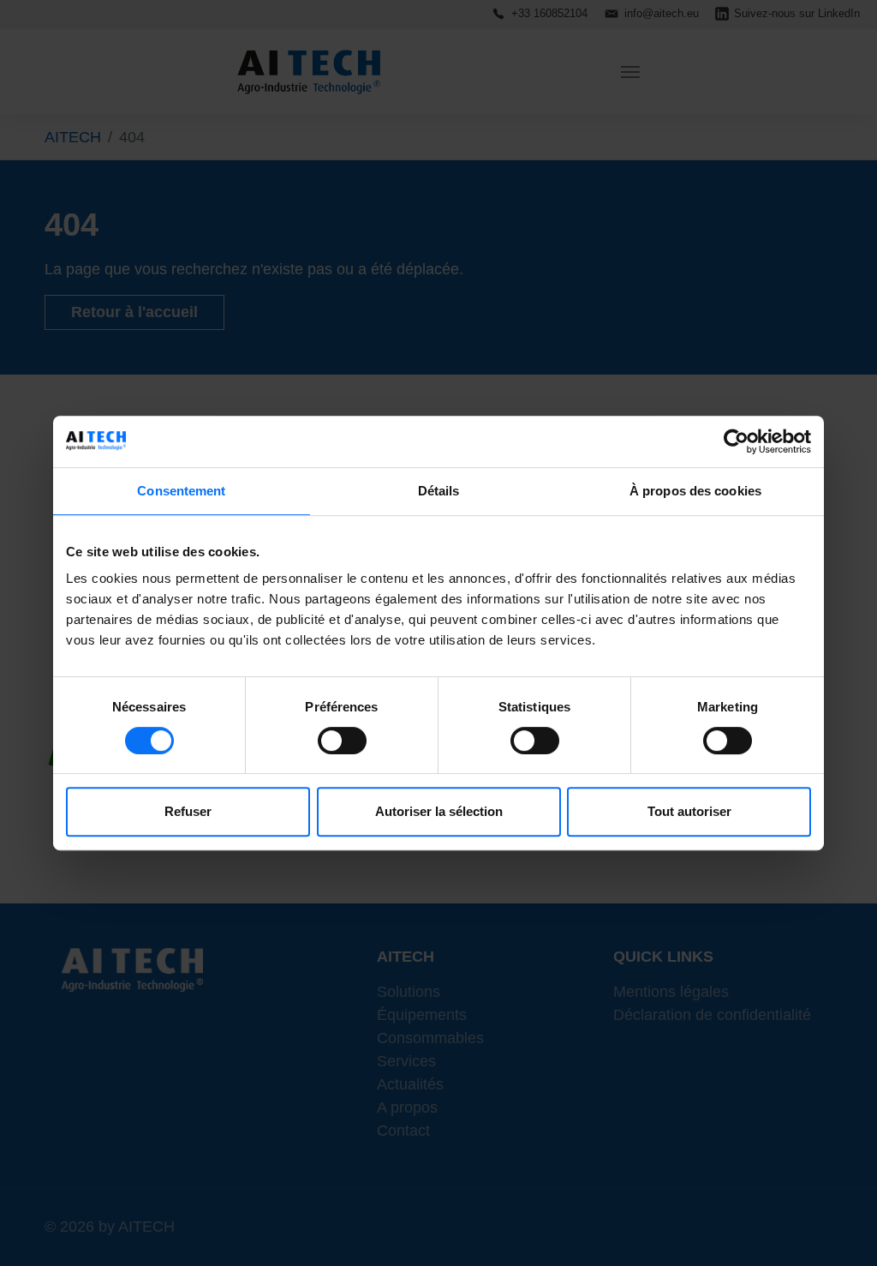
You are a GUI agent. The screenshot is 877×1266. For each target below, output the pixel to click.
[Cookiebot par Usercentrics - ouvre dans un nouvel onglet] (736, 441)
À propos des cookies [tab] (695, 490)
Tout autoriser (689, 811)
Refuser (188, 811)
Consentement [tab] (181, 490)
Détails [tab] (439, 490)
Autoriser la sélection (439, 811)
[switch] (342, 740)
